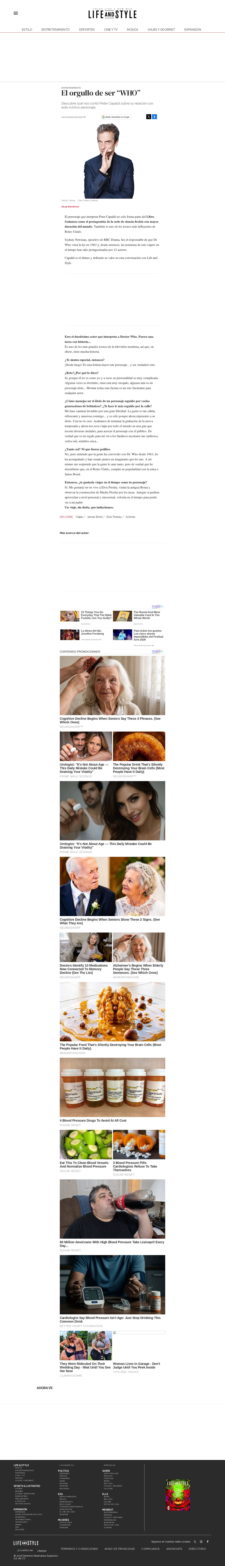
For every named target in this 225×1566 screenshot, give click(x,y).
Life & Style (21, 1465)
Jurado (108, 1527)
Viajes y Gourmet (161, 29)
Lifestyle (20, 1501)
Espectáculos (111, 1473)
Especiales (109, 1465)
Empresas (20, 1512)
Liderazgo (65, 1525)
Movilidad (65, 1504)
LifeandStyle (67, 1465)
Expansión (20, 1509)
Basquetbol (21, 1496)
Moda (107, 1481)
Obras (18, 1525)
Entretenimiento (56, 29)
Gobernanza (66, 1502)
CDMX (62, 1481)
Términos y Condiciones (79, 1548)
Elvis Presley (114, 516)
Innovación (66, 1509)
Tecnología (21, 1522)
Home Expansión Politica (28, 1514)
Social (63, 1499)
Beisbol (19, 1491)
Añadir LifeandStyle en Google (117, 117)
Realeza (108, 1476)
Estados (64, 1483)
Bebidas (108, 1515)
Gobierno (65, 1473)
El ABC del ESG (67, 1512)
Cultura (108, 1488)
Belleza (108, 1483)
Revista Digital (23, 1504)
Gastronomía (111, 1512)
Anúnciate (174, 1548)
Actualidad (66, 1522)
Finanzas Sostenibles (71, 1507)
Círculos (108, 1478)
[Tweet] (148, 116)
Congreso (65, 1478)
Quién (106, 1471)
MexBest (107, 1509)
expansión (192, 29)
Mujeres (19, 1529)
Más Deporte (21, 1499)
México (63, 1476)
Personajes (110, 1520)
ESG (17, 1527)
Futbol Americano (25, 1494)
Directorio (197, 1548)
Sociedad (64, 1488)
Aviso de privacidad (120, 1548)
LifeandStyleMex (195, 1542)
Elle (105, 1494)
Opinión (64, 1486)
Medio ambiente (68, 1497)
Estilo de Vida (111, 1525)
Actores (130, 516)
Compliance (150, 1548)
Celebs (107, 1502)
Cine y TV (111, 29)
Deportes (87, 29)
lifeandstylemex (204, 1542)
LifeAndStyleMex (210, 1542)
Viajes (79, 516)
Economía (20, 1517)
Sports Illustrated (27, 1486)
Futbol (19, 1488)
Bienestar (109, 1522)
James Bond (94, 516)
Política (63, 1471)
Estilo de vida (111, 1504)
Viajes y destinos (113, 1517)
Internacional (23, 1519)
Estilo (27, 29)
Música (132, 29)
